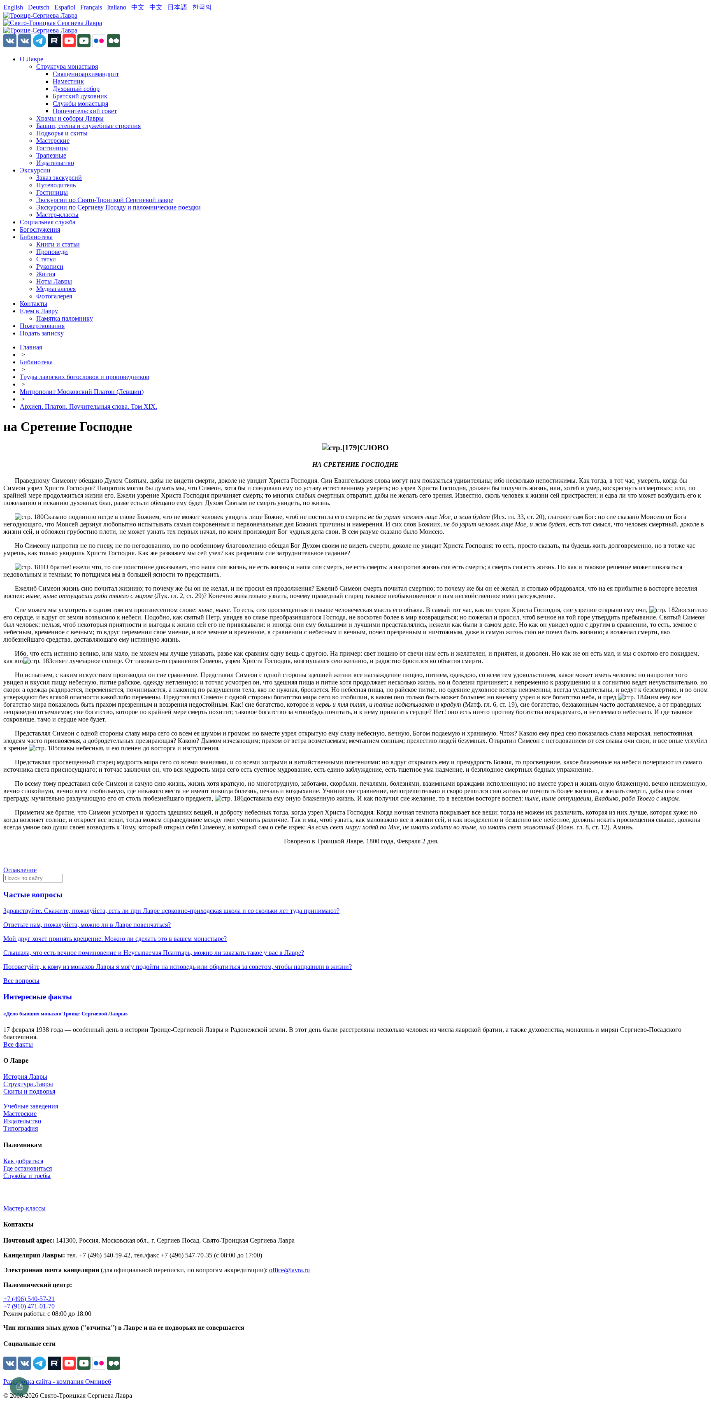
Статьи (46, 259)
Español (64, 7)
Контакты (33, 303)
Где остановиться (27, 1168)
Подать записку (42, 333)
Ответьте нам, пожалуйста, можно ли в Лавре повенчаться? (87, 924)
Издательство (55, 162)
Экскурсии (35, 170)
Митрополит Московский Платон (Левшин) (82, 391)
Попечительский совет (85, 110)
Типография (20, 1128)
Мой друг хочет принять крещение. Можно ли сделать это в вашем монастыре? (115, 938)
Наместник (68, 81)
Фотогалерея (54, 296)
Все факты (18, 1044)
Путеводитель (56, 185)
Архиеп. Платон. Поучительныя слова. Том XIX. (88, 406)
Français (91, 7)
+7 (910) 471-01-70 (29, 1306)
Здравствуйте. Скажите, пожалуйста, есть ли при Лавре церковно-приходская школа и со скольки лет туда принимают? (171, 910)
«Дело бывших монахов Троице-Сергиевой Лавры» (65, 1013)
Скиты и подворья (29, 1091)
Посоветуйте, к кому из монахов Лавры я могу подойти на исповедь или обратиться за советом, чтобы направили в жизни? (177, 966)
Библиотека (36, 236)
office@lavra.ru (289, 1269)
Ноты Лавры (54, 281)
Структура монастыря (67, 66)
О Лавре (31, 59)
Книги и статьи (58, 244)
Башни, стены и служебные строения (88, 125)
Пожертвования (42, 325)
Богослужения (40, 229)
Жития (45, 273)
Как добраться (23, 1160)
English (13, 7)
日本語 (177, 7)
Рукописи (49, 266)
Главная (31, 347)
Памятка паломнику (64, 318)
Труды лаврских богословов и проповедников (84, 376)
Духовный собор (76, 88)
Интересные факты (37, 996)
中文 (137, 7)
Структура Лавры (28, 1083)
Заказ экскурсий (59, 177)
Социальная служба (47, 222)
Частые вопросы (33, 894)
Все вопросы (21, 980)
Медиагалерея (56, 288)
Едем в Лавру (39, 310)
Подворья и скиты (62, 133)
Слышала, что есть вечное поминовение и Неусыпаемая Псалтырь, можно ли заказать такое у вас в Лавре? (153, 952)
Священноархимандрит (86, 73)
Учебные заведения (30, 1106)
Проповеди (52, 251)
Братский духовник (80, 96)
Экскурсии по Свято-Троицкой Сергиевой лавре (104, 199)
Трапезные (51, 155)
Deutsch (38, 7)
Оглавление (20, 869)
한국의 (202, 7)
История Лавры (25, 1076)
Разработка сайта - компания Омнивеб (57, 1381)
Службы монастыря (80, 103)
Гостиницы (52, 147)
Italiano (116, 7)
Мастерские (53, 140)
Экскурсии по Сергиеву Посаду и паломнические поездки (118, 207)
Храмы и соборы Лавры (70, 118)
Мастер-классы (57, 214)
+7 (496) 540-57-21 (29, 1298)
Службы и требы (27, 1175)
